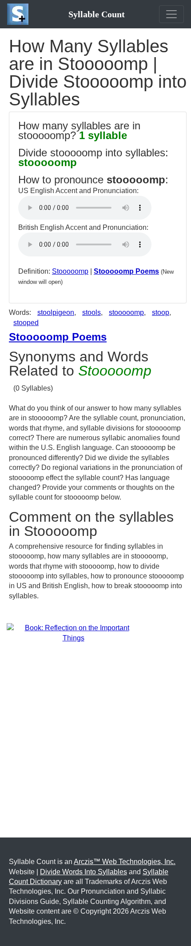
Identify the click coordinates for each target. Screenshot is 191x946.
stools (91, 312)
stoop (160, 312)
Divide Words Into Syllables (83, 872)
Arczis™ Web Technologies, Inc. (124, 861)
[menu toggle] (171, 14)
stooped (26, 322)
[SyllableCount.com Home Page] (19, 14)
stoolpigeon (55, 312)
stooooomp (126, 312)
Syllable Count (96, 14)
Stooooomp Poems (126, 271)
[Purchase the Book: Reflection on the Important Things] (73, 632)
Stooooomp (70, 271)
